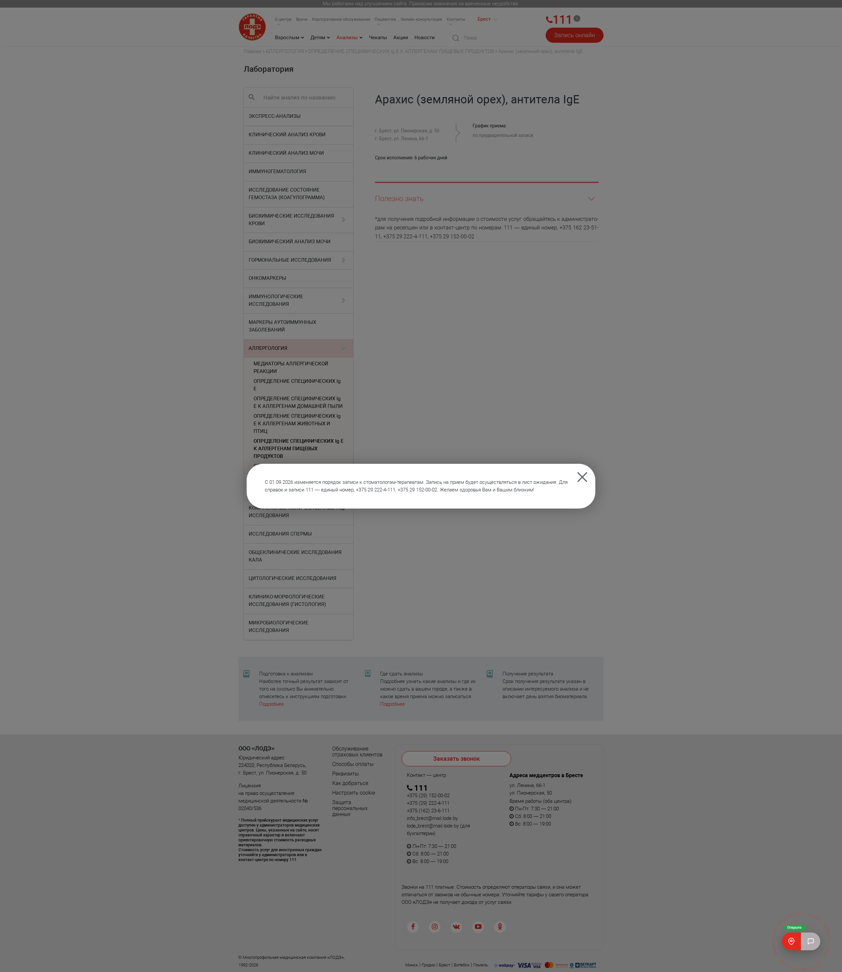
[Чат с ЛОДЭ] (810, 941)
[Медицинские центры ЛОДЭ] (791, 941)
